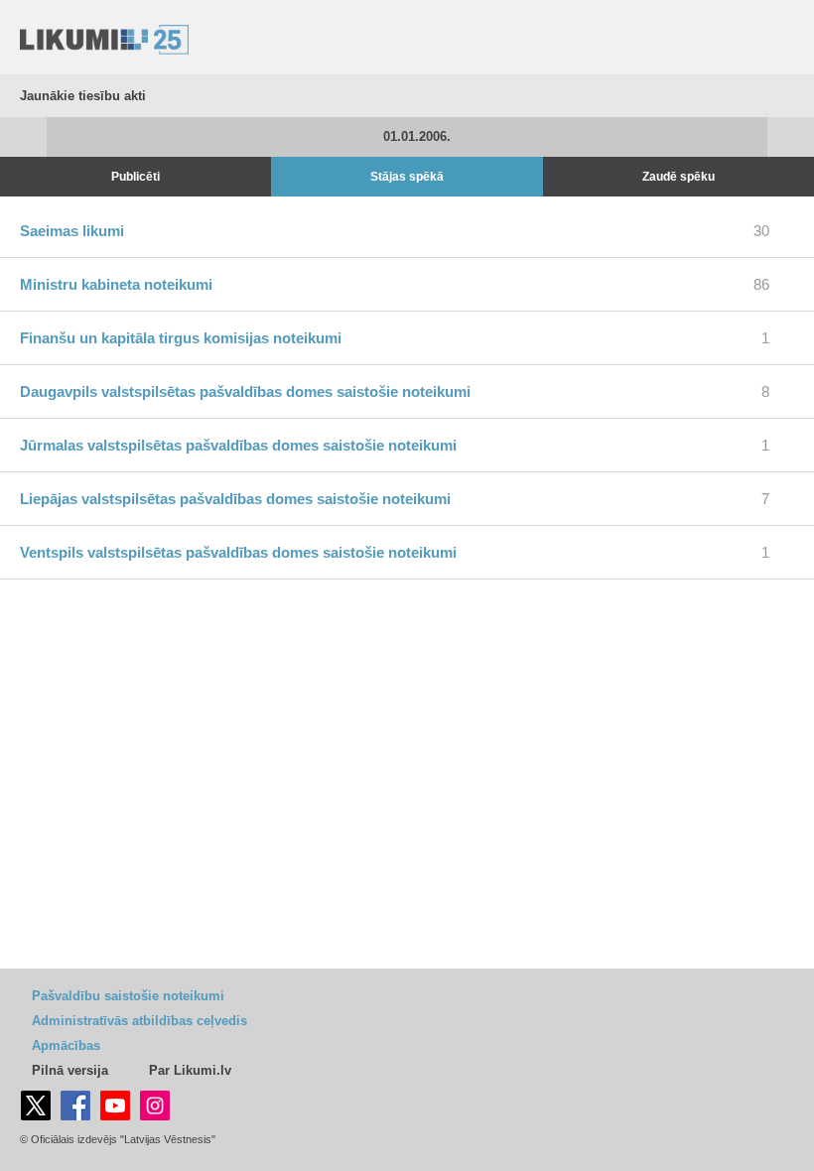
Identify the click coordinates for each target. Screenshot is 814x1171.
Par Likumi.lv (190, 1070)
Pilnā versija (70, 1070)
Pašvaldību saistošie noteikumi (128, 995)
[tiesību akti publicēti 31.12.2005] (23, 137)
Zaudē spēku (678, 177)
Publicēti (135, 177)
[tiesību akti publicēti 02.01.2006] (790, 137)
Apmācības (66, 1045)
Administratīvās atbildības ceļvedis (139, 1020)
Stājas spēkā (407, 177)
